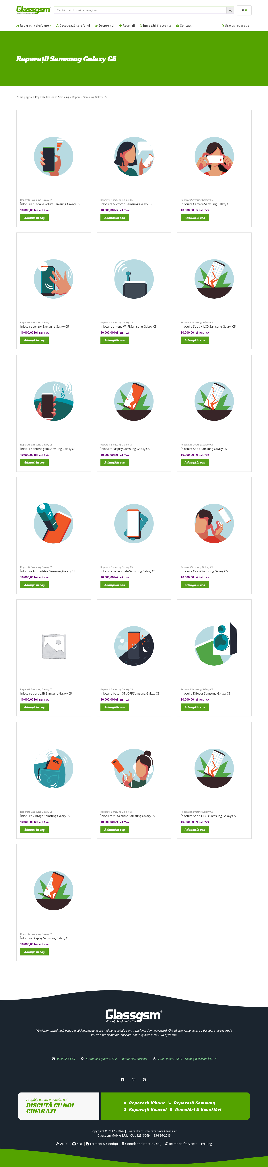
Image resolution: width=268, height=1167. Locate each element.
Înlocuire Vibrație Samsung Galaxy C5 (45, 816)
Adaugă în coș (34, 218)
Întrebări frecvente (157, 26)
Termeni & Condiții (103, 1143)
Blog (208, 1143)
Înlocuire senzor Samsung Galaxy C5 (44, 327)
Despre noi (106, 26)
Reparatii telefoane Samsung (52, 97)
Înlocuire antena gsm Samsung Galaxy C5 (47, 449)
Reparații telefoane (34, 26)
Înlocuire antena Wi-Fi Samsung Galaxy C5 (128, 327)
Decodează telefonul (74, 26)
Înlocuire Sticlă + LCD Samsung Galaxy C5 (208, 327)
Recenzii (129, 26)
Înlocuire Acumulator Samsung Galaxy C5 (47, 571)
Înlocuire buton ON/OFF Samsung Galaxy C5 (129, 693)
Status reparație (237, 26)
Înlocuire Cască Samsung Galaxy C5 (204, 571)
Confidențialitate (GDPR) (142, 1143)
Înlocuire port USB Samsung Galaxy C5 (46, 693)
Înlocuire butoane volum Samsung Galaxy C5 (50, 204)
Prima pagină (24, 97)
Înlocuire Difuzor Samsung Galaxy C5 (205, 693)
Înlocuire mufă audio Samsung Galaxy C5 (127, 816)
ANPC (63, 1143)
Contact (186, 26)
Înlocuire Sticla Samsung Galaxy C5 (204, 449)
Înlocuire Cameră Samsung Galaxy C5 (205, 204)
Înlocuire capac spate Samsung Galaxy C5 (128, 571)
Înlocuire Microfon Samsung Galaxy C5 (126, 204)
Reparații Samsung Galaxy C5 (36, 200)
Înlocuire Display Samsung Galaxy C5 (124, 449)
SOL (79, 1143)
